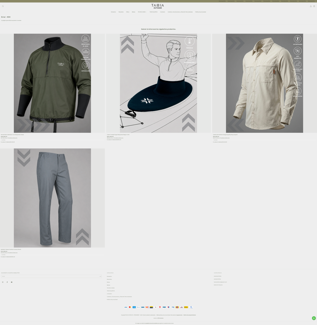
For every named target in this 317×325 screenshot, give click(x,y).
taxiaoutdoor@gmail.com (220, 282)
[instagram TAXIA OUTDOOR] (2, 282)
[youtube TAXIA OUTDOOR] (11, 282)
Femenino (113, 12)
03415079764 (217, 279)
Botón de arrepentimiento (190, 315)
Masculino (121, 12)
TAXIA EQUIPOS (142, 1)
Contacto (162, 12)
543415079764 (217, 276)
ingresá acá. (179, 315)
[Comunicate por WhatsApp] (314, 318)
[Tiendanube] (158, 318)
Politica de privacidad (200, 12)
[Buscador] (3, 6)
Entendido (178, 323)
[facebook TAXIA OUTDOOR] (7, 282)
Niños (127, 12)
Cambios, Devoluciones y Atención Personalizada (180, 12)
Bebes (133, 12)
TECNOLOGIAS (142, 12)
